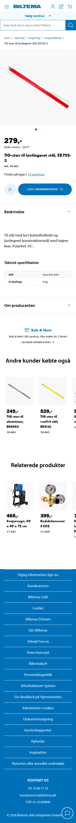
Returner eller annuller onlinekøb (38, 763)
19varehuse (36, 174)
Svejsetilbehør (53, 38)
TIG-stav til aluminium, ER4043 (15, 421)
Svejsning (34, 38)
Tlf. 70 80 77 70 (38, 788)
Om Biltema (38, 630)
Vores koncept (38, 652)
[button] (38, 16)
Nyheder (38, 741)
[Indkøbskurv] (69, 6)
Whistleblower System (38, 685)
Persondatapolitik (38, 674)
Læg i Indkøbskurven (42, 189)
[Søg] (70, 25)
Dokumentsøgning (38, 719)
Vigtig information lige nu (38, 574)
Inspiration (38, 752)
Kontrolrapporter (38, 730)
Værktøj (19, 38)
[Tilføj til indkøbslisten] (10, 189)
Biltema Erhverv (38, 619)
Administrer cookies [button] (38, 707)
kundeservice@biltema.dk (38, 795)
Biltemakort (38, 663)
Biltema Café (38, 596)
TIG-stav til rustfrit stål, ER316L (49, 421)
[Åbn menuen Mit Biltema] (53, 6)
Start (7, 38)
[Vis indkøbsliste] (61, 6)
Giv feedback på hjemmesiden (38, 696)
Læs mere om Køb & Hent (36, 342)
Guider (38, 608)
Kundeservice (38, 585)
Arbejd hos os (38, 641)
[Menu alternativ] (7, 6)
